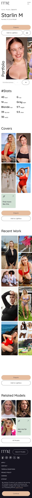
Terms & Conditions (8, 469)
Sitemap (4, 479)
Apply (3, 462)
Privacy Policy (6, 472)
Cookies (4, 476)
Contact (4, 466)
